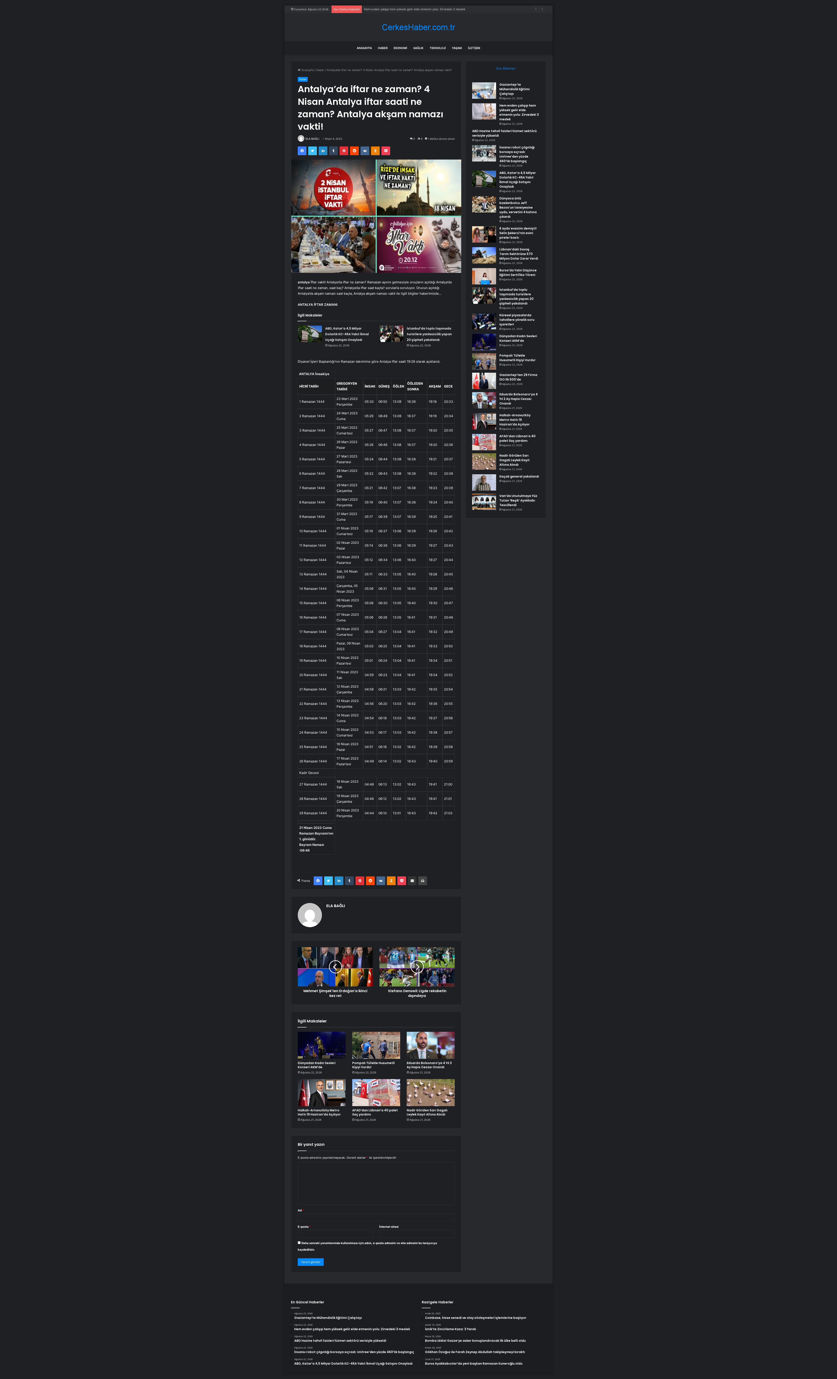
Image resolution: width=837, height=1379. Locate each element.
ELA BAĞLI (312, 138)
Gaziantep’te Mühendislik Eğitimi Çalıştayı (514, 89)
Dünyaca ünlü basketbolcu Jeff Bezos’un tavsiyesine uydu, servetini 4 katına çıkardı (518, 207)
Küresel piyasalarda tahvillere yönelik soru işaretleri (516, 319)
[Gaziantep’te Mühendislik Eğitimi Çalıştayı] (484, 90)
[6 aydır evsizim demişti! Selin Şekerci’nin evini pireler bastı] (484, 234)
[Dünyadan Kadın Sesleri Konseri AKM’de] (322, 1045)
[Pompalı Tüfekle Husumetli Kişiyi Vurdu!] (376, 1045)
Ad (301, 1210)
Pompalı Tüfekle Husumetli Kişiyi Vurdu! (373, 1065)
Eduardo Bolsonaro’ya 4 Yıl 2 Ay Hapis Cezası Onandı (429, 1065)
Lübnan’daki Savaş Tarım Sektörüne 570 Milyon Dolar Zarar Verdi (518, 254)
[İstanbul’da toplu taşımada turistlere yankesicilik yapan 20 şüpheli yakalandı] (391, 334)
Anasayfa (364, 48)
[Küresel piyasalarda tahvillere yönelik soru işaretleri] (484, 321)
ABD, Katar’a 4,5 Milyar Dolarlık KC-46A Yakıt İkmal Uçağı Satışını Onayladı (347, 334)
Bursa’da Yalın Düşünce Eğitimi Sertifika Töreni (518, 272)
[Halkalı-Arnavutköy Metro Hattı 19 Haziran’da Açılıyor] (322, 1092)
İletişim (474, 48)
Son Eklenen (505, 68)
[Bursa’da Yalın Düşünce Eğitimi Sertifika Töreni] (484, 276)
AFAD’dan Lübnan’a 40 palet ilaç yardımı (375, 1112)
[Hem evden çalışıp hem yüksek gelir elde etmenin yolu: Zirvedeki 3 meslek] (484, 111)
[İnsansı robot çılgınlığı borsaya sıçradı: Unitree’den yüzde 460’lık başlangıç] (484, 153)
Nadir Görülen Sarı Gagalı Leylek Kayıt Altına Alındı (427, 1112)
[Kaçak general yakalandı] (484, 482)
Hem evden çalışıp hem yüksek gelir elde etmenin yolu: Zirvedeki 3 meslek (519, 112)
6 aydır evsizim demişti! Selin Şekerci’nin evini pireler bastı (518, 233)
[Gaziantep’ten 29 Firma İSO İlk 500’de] (484, 381)
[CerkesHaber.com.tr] (418, 27)
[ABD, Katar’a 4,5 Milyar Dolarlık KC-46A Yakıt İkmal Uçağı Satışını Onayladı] (310, 334)
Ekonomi (400, 48)
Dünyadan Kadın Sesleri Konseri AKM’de (316, 1065)
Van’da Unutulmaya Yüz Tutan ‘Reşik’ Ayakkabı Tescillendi (518, 500)
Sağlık (418, 48)
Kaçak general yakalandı (519, 476)
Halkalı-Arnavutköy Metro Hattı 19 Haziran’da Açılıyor (319, 1112)
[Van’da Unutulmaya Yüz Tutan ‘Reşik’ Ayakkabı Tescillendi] (484, 502)
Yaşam (457, 48)
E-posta (304, 1226)
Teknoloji (438, 48)
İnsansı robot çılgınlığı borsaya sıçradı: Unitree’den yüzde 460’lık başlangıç (517, 154)
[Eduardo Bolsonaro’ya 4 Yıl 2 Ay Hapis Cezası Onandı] (431, 1045)
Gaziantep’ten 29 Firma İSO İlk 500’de (518, 377)
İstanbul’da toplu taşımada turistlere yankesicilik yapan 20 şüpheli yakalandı (429, 334)
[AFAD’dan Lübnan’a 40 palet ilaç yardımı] (376, 1092)
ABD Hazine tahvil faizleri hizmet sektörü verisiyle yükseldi (403, 9)
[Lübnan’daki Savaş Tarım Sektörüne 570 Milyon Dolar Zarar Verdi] (484, 255)
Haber (383, 48)
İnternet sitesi (389, 1226)
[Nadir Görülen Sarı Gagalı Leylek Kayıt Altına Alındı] (431, 1092)
